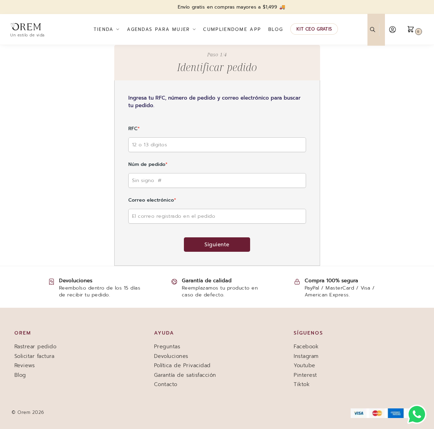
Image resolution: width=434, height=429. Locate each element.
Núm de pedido (147, 164)
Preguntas (167, 346)
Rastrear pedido (35, 346)
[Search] (376, 30)
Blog (20, 375)
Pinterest (305, 375)
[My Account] (392, 29)
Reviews (24, 365)
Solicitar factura (34, 356)
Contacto (165, 384)
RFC (134, 128)
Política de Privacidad (182, 365)
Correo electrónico (152, 200)
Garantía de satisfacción (185, 375)
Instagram (306, 356)
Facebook (306, 346)
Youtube (304, 365)
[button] (415, 29)
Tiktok (301, 384)
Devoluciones (171, 356)
